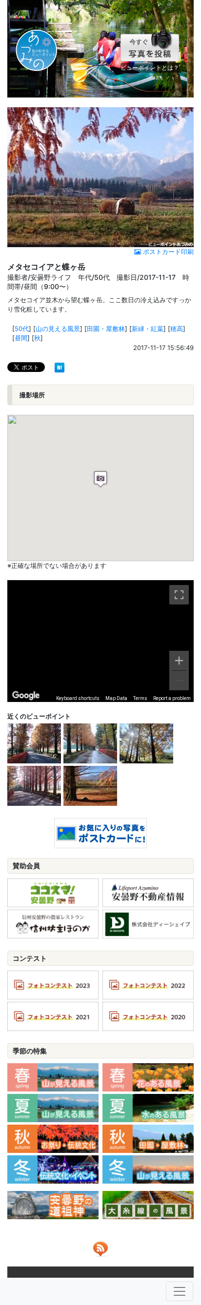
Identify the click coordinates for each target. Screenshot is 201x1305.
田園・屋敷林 (106, 328)
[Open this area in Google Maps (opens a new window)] (26, 695)
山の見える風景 (58, 328)
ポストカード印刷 (167, 251)
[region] (100, 641)
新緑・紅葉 (147, 328)
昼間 (21, 338)
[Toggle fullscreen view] (179, 594)
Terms (140, 698)
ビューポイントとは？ (150, 67)
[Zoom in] (179, 660)
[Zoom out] (179, 680)
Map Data (116, 698)
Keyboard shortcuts (78, 698)
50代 (22, 328)
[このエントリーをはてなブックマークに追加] (59, 366)
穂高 (176, 328)
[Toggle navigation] (179, 1291)
